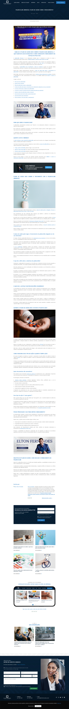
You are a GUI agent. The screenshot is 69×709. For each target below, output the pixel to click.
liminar (18, 357)
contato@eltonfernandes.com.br (43, 698)
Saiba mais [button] (59, 703)
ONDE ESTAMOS (51, 2)
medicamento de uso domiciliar (39, 238)
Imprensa (33, 2)
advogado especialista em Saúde (44, 407)
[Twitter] (58, 697)
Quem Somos (16, 2)
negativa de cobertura (31, 373)
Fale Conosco (61, 2)
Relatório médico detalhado (20, 380)
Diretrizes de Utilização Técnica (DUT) (37, 221)
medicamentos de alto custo (25, 428)
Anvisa (54, 217)
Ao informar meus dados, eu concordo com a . (44, 515)
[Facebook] (56, 697)
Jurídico (37, 13)
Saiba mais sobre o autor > (47, 498)
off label (41, 344)
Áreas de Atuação (25, 2)
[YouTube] (60, 697)
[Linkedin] (64, 697)
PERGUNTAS (43, 2)
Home (32, 13)
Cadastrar (41, 520)
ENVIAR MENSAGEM (34, 688)
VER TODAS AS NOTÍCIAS (51, 650)
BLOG (38, 2)
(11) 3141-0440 (19, 698)
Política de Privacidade (19, 685)
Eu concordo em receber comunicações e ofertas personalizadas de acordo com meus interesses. (44, 517)
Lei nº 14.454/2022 (18, 246)
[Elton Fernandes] (7, 2)
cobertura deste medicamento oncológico (43, 74)
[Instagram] (62, 697)
